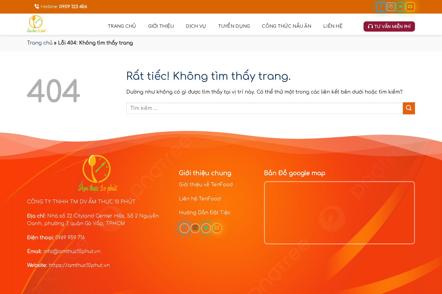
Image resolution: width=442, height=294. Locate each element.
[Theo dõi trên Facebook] (381, 6)
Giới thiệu (161, 26)
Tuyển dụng (234, 26)
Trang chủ (122, 26)
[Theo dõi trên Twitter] (400, 6)
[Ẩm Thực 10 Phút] (63, 24)
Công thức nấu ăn (286, 26)
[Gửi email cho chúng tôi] (410, 6)
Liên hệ (332, 26)
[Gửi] (409, 108)
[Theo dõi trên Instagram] (391, 6)
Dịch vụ (196, 26)
